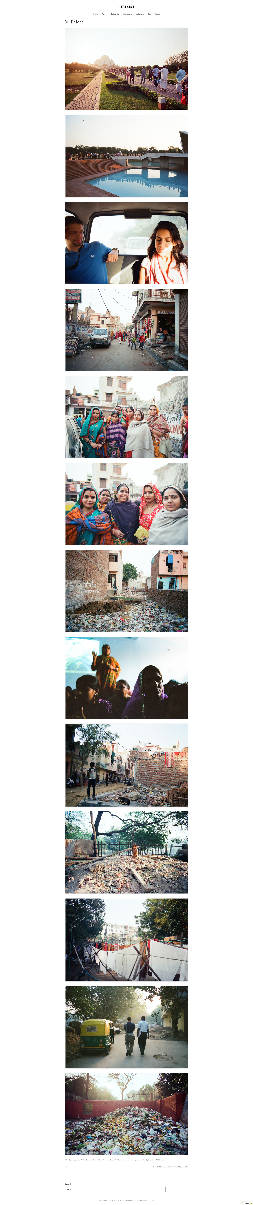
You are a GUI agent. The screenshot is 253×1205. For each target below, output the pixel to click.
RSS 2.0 (158, 1160)
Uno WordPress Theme (130, 1200)
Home (95, 14)
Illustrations (127, 14)
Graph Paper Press (148, 1200)
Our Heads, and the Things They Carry (170, 1166)
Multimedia (115, 14)
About (157, 14)
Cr (66, 1166)
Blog (149, 14)
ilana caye (126, 6)
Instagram (140, 14)
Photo (104, 14)
